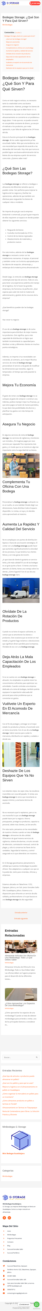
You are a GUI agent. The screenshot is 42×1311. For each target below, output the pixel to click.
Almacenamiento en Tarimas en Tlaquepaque (19, 1107)
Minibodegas (7, 25)
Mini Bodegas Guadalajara (13, 1153)
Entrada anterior (21, 912)
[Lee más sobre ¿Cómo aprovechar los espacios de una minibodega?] (21, 994)
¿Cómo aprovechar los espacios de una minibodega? (20, 1004)
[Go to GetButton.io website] (36, 1308)
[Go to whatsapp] (36, 1304)
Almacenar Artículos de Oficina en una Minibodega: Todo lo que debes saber (20, 957)
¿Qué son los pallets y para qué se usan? (17, 1083)
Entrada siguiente (21, 918)
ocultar (18, 32)
